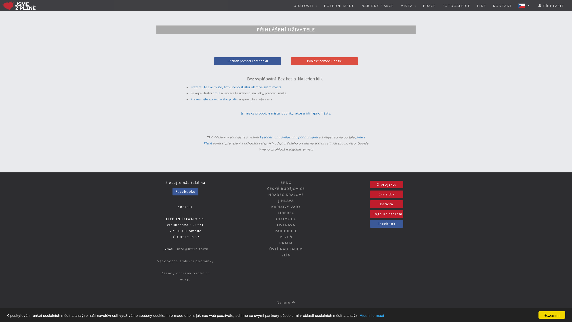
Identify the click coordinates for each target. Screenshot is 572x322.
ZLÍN (286, 255)
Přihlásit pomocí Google (324, 61)
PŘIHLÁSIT (553, 5)
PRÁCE (429, 5)
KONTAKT (502, 5)
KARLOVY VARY (286, 206)
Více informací (372, 315)
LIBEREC (286, 212)
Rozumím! (552, 315)
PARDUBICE (286, 231)
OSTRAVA (286, 224)
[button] (525, 5)
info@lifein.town (192, 249)
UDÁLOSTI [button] (304, 5)
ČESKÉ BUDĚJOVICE (286, 188)
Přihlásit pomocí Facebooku (247, 61)
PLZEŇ (286, 237)
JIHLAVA (286, 200)
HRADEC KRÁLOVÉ (286, 194)
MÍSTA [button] (407, 5)
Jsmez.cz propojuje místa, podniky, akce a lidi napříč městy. (286, 113)
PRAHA (286, 243)
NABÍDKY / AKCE (378, 5)
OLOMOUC (286, 218)
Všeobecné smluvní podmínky (185, 261)
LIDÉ (481, 5)
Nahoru (284, 302)
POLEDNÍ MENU (339, 5)
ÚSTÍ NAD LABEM (286, 249)
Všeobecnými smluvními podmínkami (289, 137)
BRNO (286, 182)
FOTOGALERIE (456, 5)
